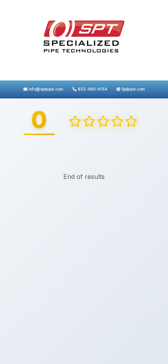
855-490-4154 (92, 89)
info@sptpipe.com (45, 89)
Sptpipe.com (132, 89)
